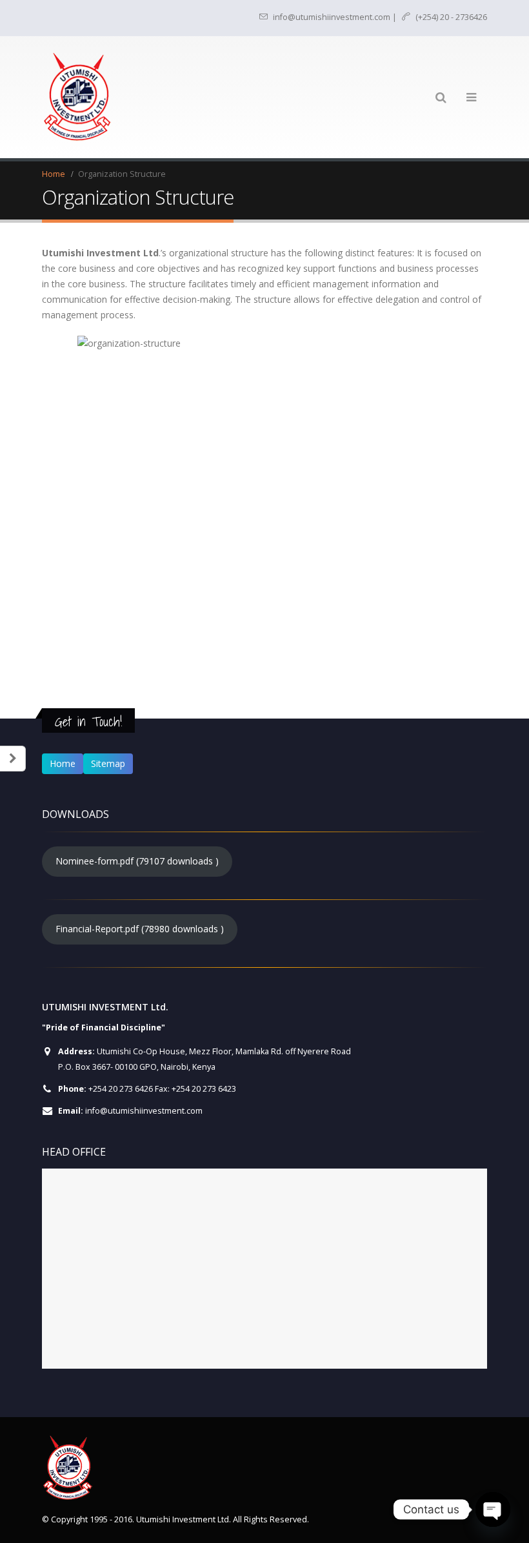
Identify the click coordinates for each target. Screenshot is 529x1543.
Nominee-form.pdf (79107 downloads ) (137, 861)
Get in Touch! (88, 721)
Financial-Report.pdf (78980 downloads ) (139, 929)
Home (62, 763)
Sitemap (108, 763)
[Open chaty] (492, 1509)
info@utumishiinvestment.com (144, 1110)
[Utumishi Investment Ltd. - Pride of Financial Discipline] (77, 97)
